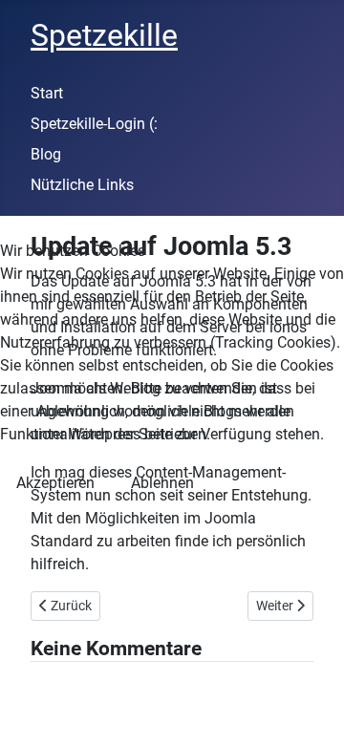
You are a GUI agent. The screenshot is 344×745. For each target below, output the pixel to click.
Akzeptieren (55, 483)
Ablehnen (162, 483)
